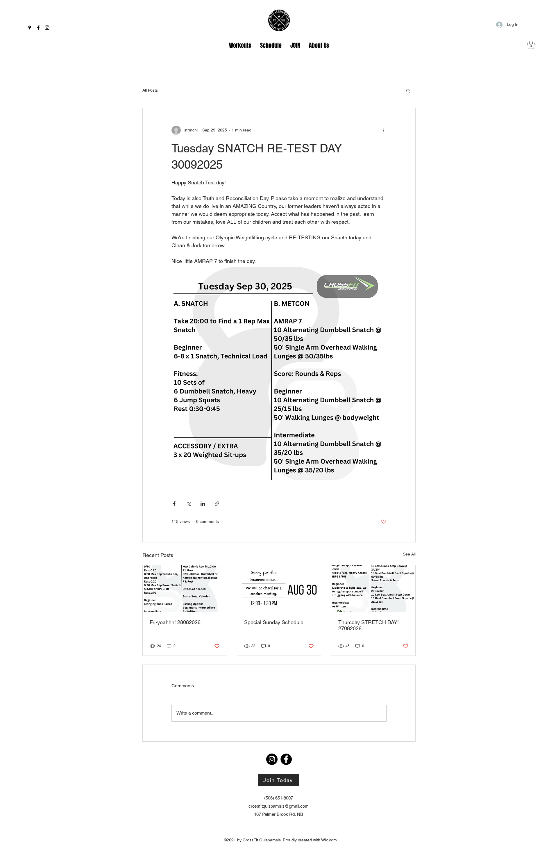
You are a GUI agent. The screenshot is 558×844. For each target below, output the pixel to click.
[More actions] (383, 130)
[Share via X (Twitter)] (188, 503)
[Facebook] (38, 28)
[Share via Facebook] (174, 503)
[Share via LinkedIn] (202, 503)
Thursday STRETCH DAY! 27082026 (368, 625)
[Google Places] (30, 28)
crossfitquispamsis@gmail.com (278, 806)
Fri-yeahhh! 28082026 (175, 622)
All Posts (150, 90)
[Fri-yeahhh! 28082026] (185, 588)
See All (409, 554)
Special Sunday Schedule (273, 622)
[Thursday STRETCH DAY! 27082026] (373, 588)
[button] (530, 45)
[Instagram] (47, 28)
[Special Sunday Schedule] (279, 588)
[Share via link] (217, 503)
